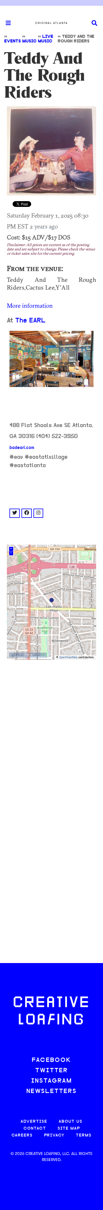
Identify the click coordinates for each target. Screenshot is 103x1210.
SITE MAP (69, 1128)
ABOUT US (70, 1122)
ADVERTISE (34, 1122)
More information (30, 305)
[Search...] (94, 23)
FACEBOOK (51, 1060)
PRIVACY (54, 1135)
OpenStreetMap (68, 657)
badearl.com (21, 448)
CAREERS (22, 1135)
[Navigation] (6, 23)
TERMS (84, 1135)
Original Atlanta (51, 23)
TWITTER (51, 1070)
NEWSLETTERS (51, 1091)
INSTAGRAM (51, 1081)
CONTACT (34, 1128)
